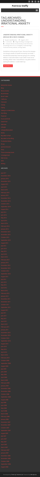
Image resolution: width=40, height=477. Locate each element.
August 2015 (4, 184)
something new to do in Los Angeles (13, 45)
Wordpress (34, 474)
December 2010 (5, 332)
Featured (3, 116)
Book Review (4, 93)
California (4, 99)
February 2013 (5, 260)
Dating (3, 107)
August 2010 (4, 344)
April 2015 (4, 187)
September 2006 (6, 464)
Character (4, 102)
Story (2, 149)
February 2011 (5, 327)
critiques (7, 43)
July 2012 (3, 279)
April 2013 (4, 254)
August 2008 (4, 400)
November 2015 (5, 181)
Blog (16, 42)
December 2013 (5, 232)
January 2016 (5, 178)
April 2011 (4, 321)
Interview (3, 124)
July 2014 (3, 212)
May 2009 (4, 374)
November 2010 (5, 335)
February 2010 (5, 358)
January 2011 (5, 330)
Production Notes (6, 141)
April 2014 (4, 220)
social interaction (28, 43)
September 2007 (6, 430)
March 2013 (4, 257)
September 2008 (6, 397)
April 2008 (4, 411)
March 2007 (4, 447)
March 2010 (4, 355)
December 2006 (5, 456)
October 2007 (5, 428)
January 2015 (5, 195)
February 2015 (5, 192)
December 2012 (5, 265)
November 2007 (5, 425)
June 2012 (4, 282)
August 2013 (4, 243)
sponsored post (5, 147)
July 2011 (3, 313)
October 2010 (5, 338)
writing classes (22, 47)
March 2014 (4, 223)
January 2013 (5, 262)
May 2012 (4, 285)
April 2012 (4, 288)
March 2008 (4, 414)
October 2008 (5, 394)
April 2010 (4, 352)
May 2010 (4, 349)
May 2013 (4, 251)
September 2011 (6, 307)
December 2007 (5, 422)
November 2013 (5, 234)
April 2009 (4, 377)
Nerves (12, 43)
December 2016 (5, 176)
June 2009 (4, 372)
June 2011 (4, 316)
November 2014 (5, 201)
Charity (3, 105)
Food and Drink (5, 119)
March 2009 (4, 380)
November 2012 (5, 268)
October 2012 (5, 271)
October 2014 (5, 204)
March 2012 (4, 290)
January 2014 (5, 229)
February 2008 (5, 416)
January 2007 (5, 453)
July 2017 (3, 173)
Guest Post (4, 121)
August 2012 (4, 276)
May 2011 (4, 318)
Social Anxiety (19, 43)
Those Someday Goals (7, 152)
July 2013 (3, 246)
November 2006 (5, 458)
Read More (7, 66)
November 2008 (5, 391)
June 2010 (4, 346)
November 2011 (5, 302)
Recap (3, 144)
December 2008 (5, 388)
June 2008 (4, 405)
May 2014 (4, 218)
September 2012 (6, 274)
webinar (15, 47)
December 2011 (5, 299)
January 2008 (5, 419)
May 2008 (4, 408)
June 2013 (4, 248)
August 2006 (4, 467)
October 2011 (5, 304)
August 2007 (4, 433)
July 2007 (3, 436)
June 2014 (4, 215)
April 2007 (4, 444)
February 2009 (5, 383)
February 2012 (5, 293)
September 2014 (6, 206)
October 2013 (5, 237)
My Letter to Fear (6, 135)
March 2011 (4, 324)
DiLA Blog (21, 42)
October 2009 (5, 360)
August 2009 (4, 366)
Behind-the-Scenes (6, 85)
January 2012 (5, 296)
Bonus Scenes (5, 91)
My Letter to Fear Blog (7, 138)
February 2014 (5, 226)
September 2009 (6, 363)
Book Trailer (4, 96)
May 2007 (4, 442)
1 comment (8, 42)
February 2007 (5, 450)
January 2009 (5, 386)
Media (3, 133)
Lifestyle (3, 127)
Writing (3, 163)
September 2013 (6, 240)
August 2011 (4, 310)
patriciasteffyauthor (12, 40)
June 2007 (4, 439)
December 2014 (5, 198)
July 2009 (3, 369)
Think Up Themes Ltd (17, 474)
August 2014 (4, 209)
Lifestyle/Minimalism (7, 130)
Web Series (4, 158)
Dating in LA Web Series (8, 110)
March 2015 (4, 190)
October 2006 (5, 461)
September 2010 (6, 341)
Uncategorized (28, 42)
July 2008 (3, 402)
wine (2, 161)
